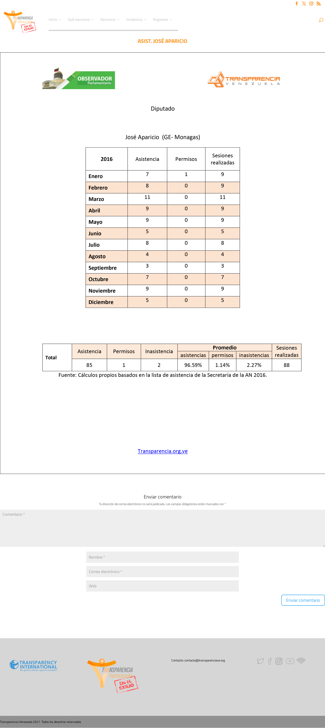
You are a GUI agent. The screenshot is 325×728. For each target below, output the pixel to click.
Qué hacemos (79, 20)
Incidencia (134, 20)
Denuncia (107, 20)
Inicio (53, 20)
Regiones (160, 20)
